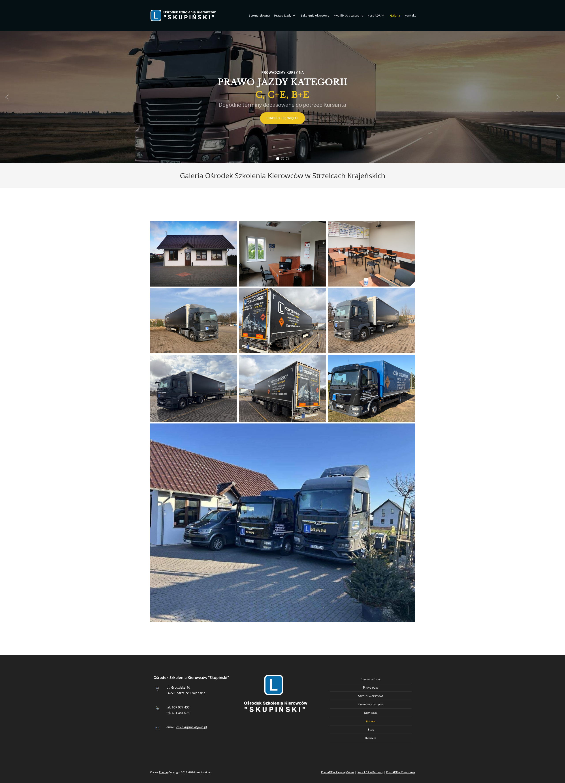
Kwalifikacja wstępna (371, 704)
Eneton (163, 772)
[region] (282, 97)
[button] (6, 97)
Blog (370, 729)
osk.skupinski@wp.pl (191, 727)
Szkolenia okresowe (370, 696)
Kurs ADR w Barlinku (370, 772)
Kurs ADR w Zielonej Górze (337, 772)
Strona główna (370, 679)
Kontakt (370, 738)
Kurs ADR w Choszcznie (400, 772)
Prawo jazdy (370, 687)
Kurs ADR (370, 713)
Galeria (370, 721)
